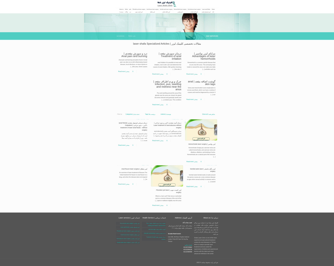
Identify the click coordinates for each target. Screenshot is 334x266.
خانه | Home (132, 36)
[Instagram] (122, 262)
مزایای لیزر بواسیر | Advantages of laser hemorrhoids (203, 56)
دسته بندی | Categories (132, 114)
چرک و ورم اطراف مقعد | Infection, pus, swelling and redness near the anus (167, 85)
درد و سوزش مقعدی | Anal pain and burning (134, 55)
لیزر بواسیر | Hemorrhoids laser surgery (201, 144)
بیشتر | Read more (192, 74)
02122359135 (187, 249)
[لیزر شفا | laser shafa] (167, 4)
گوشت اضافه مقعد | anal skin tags (201, 83)
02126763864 (187, 247)
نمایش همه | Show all (208, 114)
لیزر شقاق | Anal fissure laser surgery (134, 169)
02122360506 (187, 252)
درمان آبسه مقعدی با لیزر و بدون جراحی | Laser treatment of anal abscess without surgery (167, 125)
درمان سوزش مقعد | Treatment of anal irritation (170, 56)
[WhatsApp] (124, 262)
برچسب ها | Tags (150, 114)
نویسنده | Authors (166, 114)
